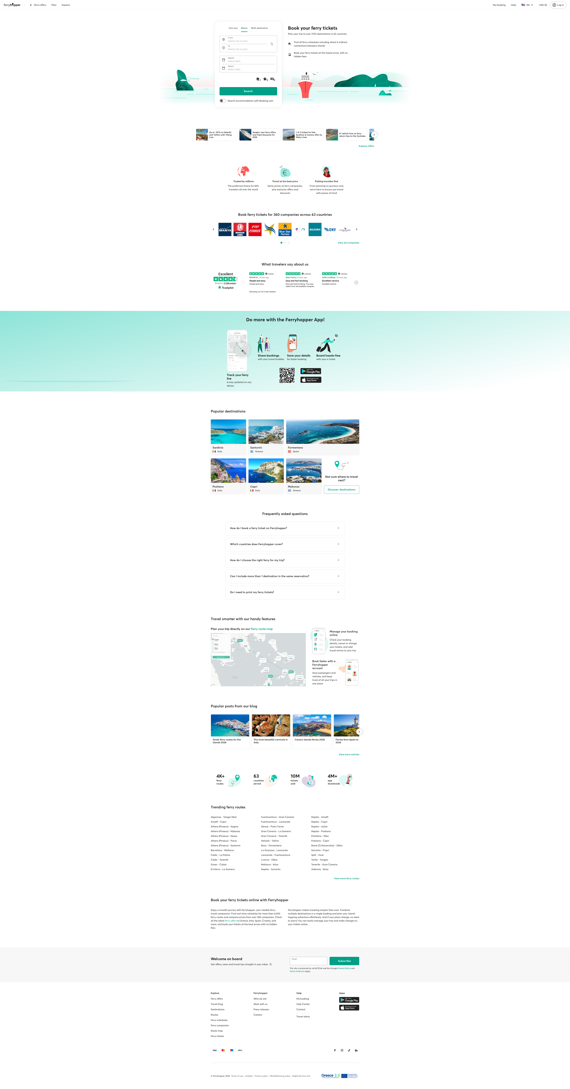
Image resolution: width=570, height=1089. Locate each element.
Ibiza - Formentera (271, 845)
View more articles (349, 754)
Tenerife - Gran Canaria (324, 864)
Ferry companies (220, 1025)
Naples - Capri (319, 821)
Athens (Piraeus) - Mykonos (225, 831)
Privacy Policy (344, 968)
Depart (231, 58)
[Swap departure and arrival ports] (272, 44)
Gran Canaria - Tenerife (274, 835)
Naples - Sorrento (270, 869)
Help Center (303, 1004)
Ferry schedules (219, 1020)
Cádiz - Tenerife (219, 859)
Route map (217, 1030)
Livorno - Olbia (269, 859)
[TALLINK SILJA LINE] (299, 229)
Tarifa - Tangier (319, 859)
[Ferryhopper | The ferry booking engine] (12, 5)
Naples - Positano (321, 831)
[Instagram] (342, 1050)
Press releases (261, 1009)
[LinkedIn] (356, 1050)
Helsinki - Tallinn (270, 840)
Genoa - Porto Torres (272, 826)
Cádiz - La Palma (220, 854)
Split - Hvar (317, 854)
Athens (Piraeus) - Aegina (224, 826)
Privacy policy (261, 1076)
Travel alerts (303, 1016)
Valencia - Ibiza (319, 869)
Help (513, 4)
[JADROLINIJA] (345, 229)
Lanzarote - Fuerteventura (275, 854)
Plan (54, 4)
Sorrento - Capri (320, 850)
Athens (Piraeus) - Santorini (225, 845)
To (229, 46)
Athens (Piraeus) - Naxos (224, 835)
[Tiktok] (349, 1050)
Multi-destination (259, 28)
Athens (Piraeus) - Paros (224, 840)
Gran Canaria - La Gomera (276, 831)
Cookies (249, 1076)
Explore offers (366, 145)
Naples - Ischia (319, 826)
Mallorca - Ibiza (269, 864)
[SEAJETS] (224, 229)
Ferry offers (40, 4)
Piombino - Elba (320, 835)
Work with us (260, 1004)
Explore (66, 4)
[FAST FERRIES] (254, 229)
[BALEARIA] (315, 229)
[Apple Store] (310, 380)
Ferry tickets (217, 1036)
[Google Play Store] (310, 371)
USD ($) (543, 4)
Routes (214, 1014)
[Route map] (258, 659)
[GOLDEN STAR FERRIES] (269, 229)
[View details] (271, 964)
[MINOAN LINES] (239, 229)
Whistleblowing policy (280, 1076)
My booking (499, 4)
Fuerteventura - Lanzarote (275, 821)
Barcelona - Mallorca (222, 850)
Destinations (217, 1009)
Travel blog (217, 1004)
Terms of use (237, 1076)
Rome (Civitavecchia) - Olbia (326, 845)
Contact (300, 1009)
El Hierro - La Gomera (223, 869)
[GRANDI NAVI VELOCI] (330, 229)
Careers (258, 1014)
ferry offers (231, 920)
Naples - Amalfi (319, 816)
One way (233, 28)
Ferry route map (262, 629)
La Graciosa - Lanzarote (274, 850)
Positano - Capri (320, 840)
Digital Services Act (301, 1076)
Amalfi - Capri (218, 821)
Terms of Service (297, 971)
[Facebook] (335, 1050)
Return (244, 28)
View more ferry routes (346, 878)
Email (294, 959)
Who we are (260, 998)
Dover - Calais (219, 864)
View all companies (348, 242)
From (230, 38)
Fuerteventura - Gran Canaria (277, 816)
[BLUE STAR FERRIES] (284, 229)
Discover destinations (341, 489)
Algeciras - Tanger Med (223, 816)
